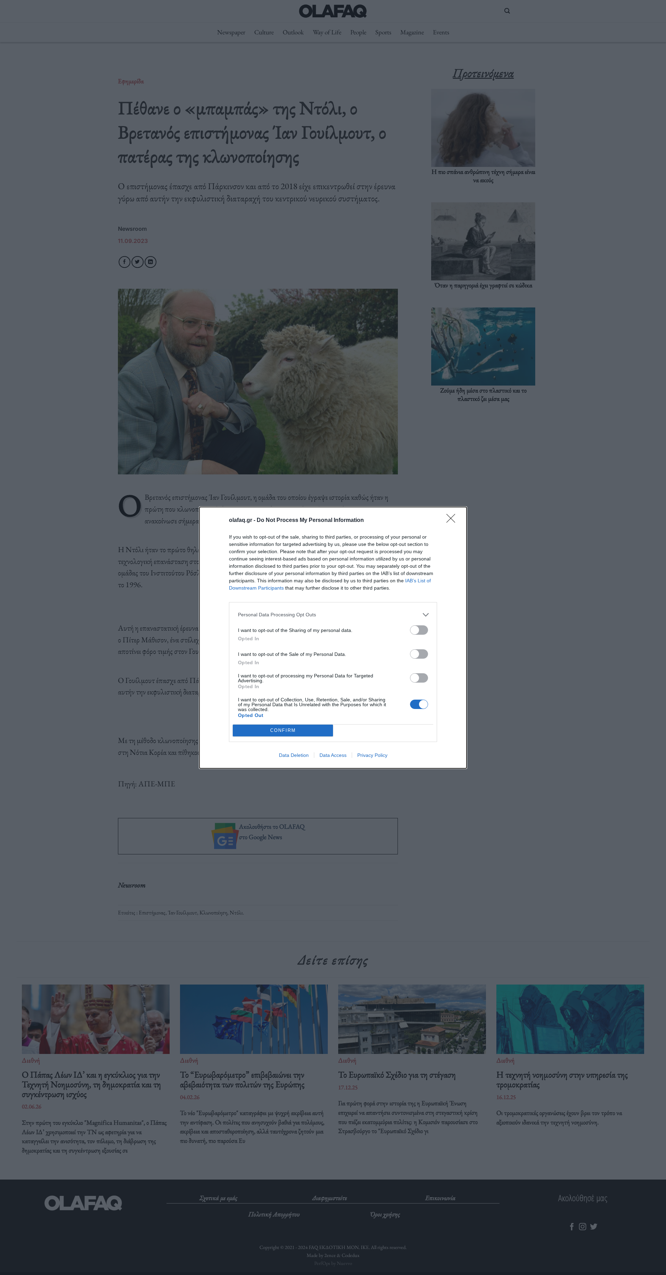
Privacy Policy (372, 755)
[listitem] (333, 614)
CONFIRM (283, 730)
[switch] (419, 630)
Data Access (333, 755)
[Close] (453, 520)
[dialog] (333, 637)
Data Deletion (294, 755)
